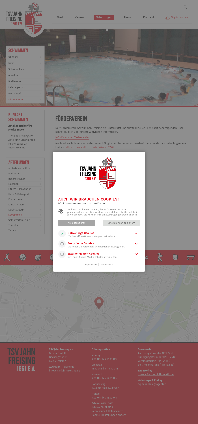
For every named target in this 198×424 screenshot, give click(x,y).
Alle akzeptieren (77, 222)
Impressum (90, 264)
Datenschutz (107, 264)
